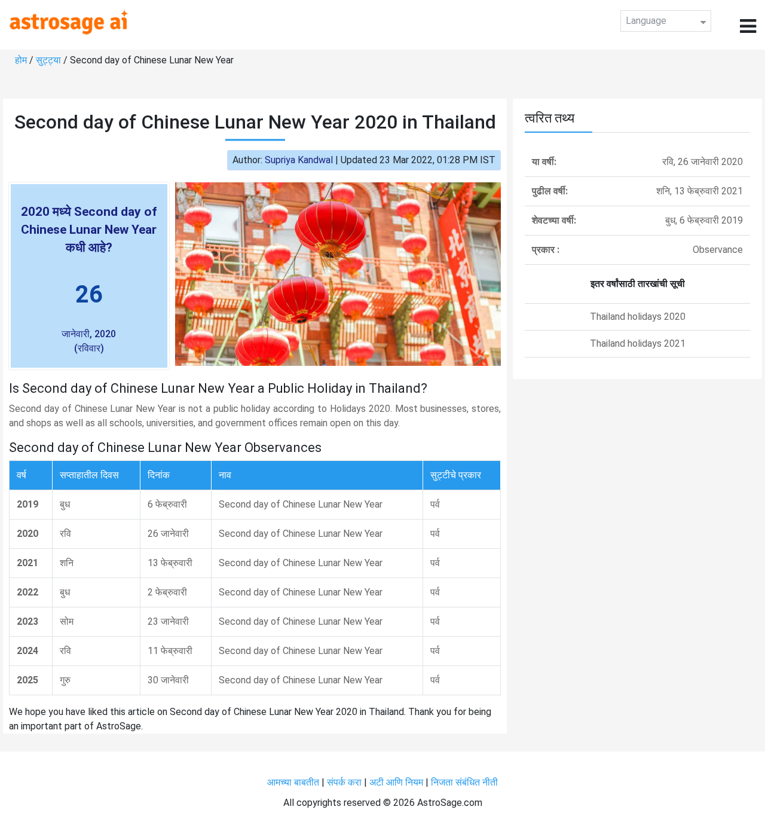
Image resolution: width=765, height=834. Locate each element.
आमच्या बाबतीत (294, 782)
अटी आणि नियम (396, 782)
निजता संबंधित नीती (464, 782)
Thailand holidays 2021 (638, 343)
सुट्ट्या (49, 60)
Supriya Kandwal (299, 160)
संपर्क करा (345, 782)
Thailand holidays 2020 (638, 316)
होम (22, 60)
